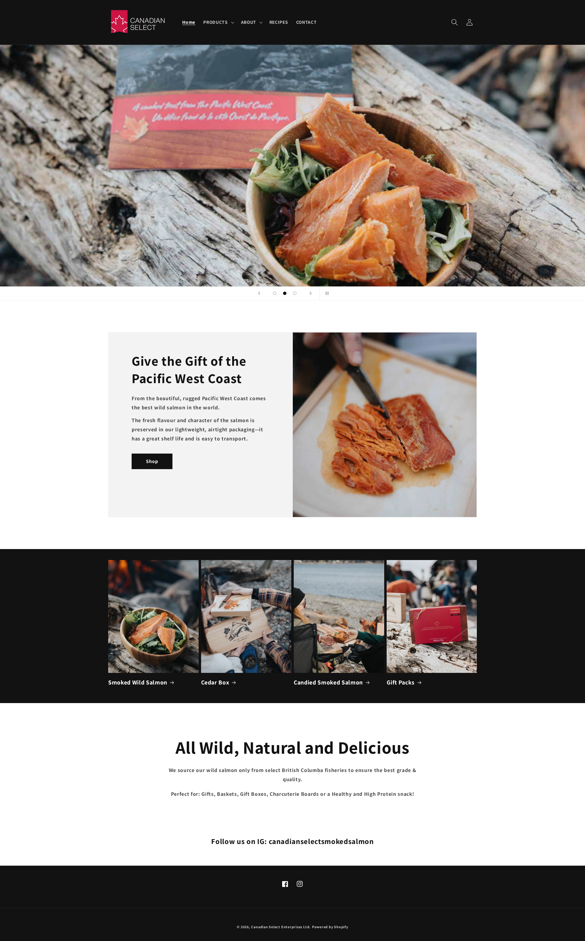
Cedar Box (215, 682)
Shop (152, 461)
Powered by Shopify (330, 927)
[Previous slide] (259, 293)
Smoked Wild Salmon (137, 682)
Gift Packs (401, 682)
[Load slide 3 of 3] (295, 293)
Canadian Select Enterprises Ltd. (281, 927)
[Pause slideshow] (326, 293)
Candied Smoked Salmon (328, 682)
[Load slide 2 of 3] (285, 293)
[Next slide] (310, 293)
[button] (218, 22)
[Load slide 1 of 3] (275, 293)
